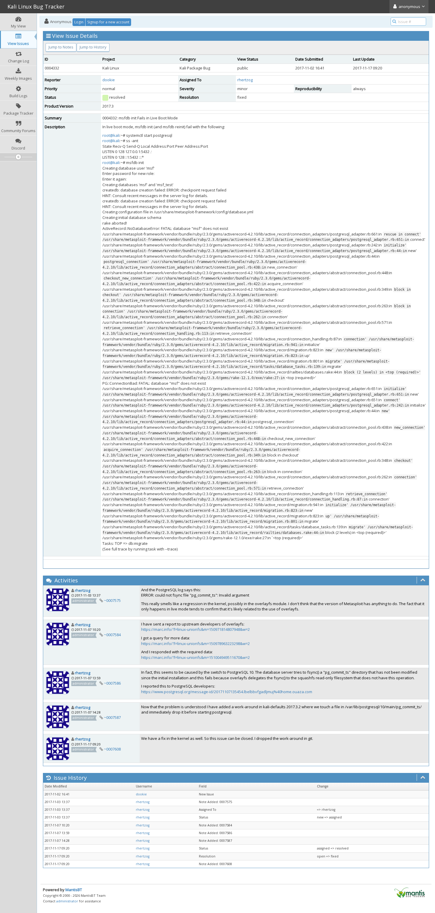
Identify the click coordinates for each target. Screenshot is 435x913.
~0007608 (112, 749)
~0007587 (112, 717)
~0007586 (112, 683)
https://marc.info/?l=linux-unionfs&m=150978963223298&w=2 (195, 643)
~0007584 (112, 634)
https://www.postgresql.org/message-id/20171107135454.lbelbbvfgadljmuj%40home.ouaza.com (226, 691)
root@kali (111, 135)
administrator (67, 901)
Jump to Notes (61, 47)
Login (78, 22)
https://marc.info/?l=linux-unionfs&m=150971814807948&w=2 (195, 629)
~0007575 (112, 600)
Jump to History (93, 47)
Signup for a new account (108, 22)
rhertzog (245, 79)
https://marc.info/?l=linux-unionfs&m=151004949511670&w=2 (195, 657)
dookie (108, 79)
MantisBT (73, 889)
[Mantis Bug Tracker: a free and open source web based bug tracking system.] (409, 892)
